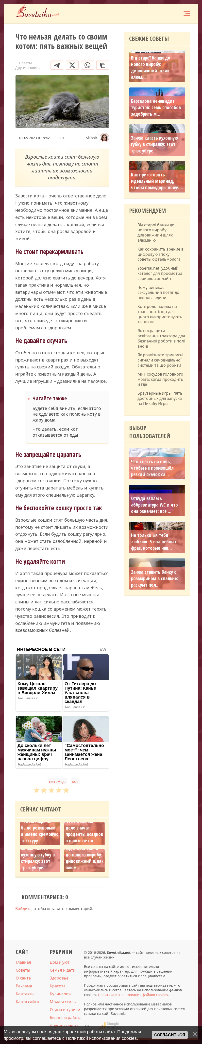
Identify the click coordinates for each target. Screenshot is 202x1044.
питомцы (57, 781)
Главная (23, 962)
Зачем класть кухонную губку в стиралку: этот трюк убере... (38, 858)
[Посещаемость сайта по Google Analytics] (110, 1025)
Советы (23, 970)
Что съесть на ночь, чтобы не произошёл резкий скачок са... (152, 468)
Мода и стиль (63, 1001)
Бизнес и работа (66, 1017)
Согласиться (169, 1035)
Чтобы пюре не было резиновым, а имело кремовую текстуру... (39, 831)
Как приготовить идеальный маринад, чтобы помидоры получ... (157, 181)
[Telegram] (56, 65)
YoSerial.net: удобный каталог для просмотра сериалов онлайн (159, 273)
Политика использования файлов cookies (133, 994)
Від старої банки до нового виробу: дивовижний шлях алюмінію (155, 232)
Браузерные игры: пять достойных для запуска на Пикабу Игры (160, 398)
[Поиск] (156, 13)
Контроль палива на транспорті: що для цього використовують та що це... (159, 314)
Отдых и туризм (65, 1009)
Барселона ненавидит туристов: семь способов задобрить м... (156, 107)
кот (75, 781)
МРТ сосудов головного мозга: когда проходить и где (160, 379)
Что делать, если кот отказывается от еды (55, 432)
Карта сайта (27, 1001)
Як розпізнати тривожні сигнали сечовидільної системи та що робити (160, 360)
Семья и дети (62, 970)
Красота (58, 986)
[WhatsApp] (87, 65)
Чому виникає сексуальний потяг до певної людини (158, 292)
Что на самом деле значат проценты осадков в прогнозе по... (84, 831)
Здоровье (59, 978)
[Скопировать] (102, 65)
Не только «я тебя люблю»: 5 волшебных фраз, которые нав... (153, 541)
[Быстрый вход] (171, 13)
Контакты (25, 994)
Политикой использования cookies (101, 1038)
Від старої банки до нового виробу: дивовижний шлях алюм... (84, 858)
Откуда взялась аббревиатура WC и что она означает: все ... (154, 504)
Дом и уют (59, 962)
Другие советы (64, 1025)
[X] (72, 65)
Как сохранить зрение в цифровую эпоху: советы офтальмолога (160, 254)
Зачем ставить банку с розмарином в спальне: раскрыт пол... (154, 578)
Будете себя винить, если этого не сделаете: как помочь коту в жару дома (67, 414)
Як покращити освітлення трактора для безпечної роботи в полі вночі (161, 338)
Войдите (23, 908)
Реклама (24, 986)
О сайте (23, 978)
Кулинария (60, 994)
